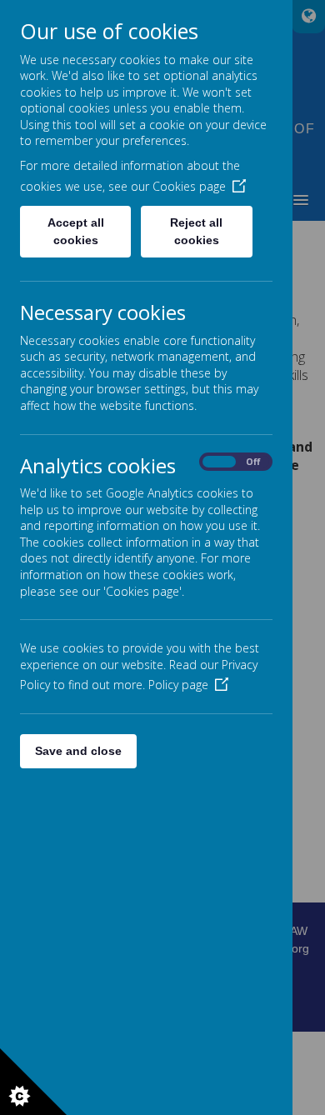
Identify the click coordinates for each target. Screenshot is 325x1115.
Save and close (78, 751)
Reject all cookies (196, 231)
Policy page (178, 684)
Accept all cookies (76, 231)
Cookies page (189, 186)
